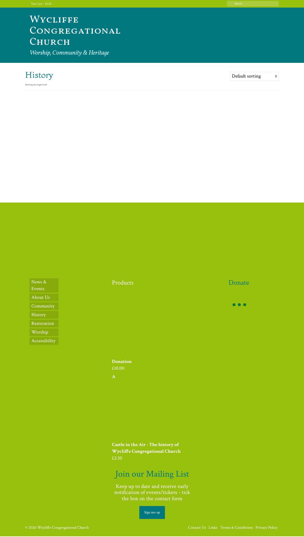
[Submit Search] (230, 3)
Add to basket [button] (55, 187)
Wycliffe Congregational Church (75, 31)
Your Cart (40, 3)
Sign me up (152, 512)
